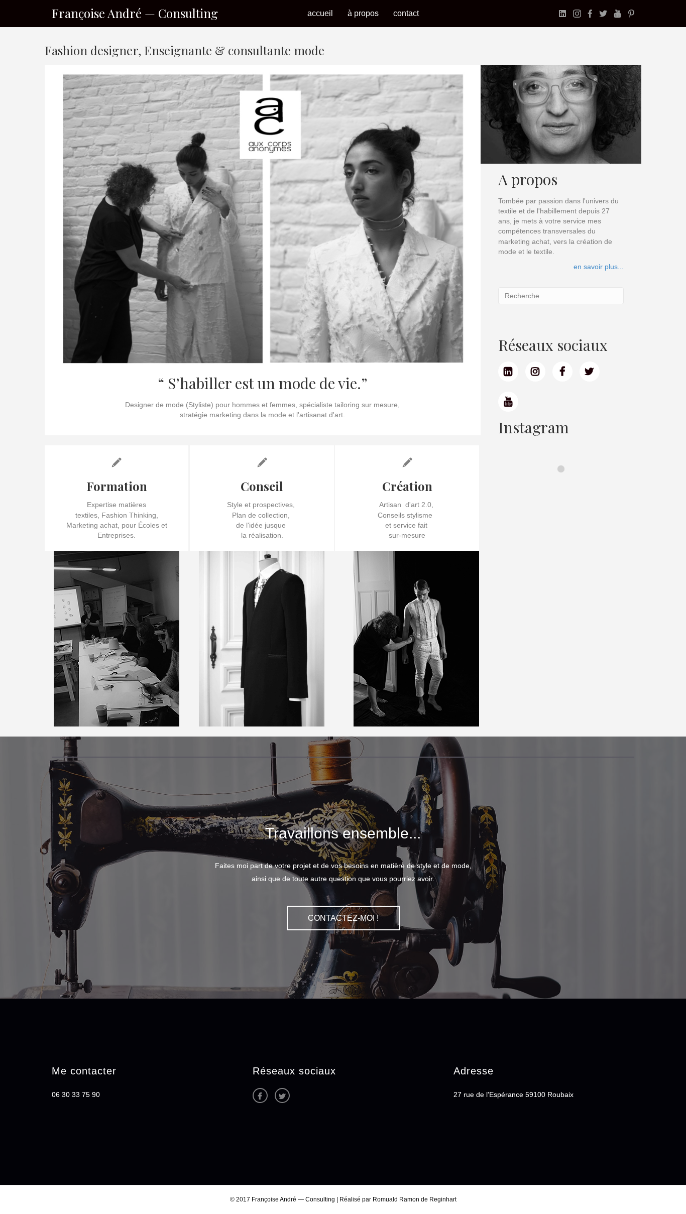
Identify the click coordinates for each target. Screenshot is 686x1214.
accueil (320, 13)
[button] (343, 918)
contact (406, 13)
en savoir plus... (599, 267)
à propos (363, 13)
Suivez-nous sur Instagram (564, 487)
